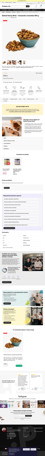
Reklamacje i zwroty (26, 434)
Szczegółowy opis (5, 69)
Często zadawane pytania (38, 431)
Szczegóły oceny (13, 17)
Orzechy (24, 235)
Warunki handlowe (26, 432)
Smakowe (24, 242)
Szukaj (27, 6)
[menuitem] (4, 10)
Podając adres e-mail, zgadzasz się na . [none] (22, 418)
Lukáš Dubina (7, 454)
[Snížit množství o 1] (3, 366)
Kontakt (14, 2)
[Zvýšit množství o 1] (6, 366)
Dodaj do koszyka (18, 365)
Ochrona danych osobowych (26, 436)
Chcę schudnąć (7, 322)
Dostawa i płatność (8, 2)
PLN (38, 2)
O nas (3, 2)
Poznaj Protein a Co (6, 282)
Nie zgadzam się (26, 449)
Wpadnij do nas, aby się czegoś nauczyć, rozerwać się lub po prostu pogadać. (22, 398)
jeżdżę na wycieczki (26, 240)
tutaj (15, 451)
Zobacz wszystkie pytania (9, 228)
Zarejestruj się (6, 303)
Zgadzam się (33, 449)
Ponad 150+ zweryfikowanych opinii (8, 382)
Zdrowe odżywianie (26, 245)
